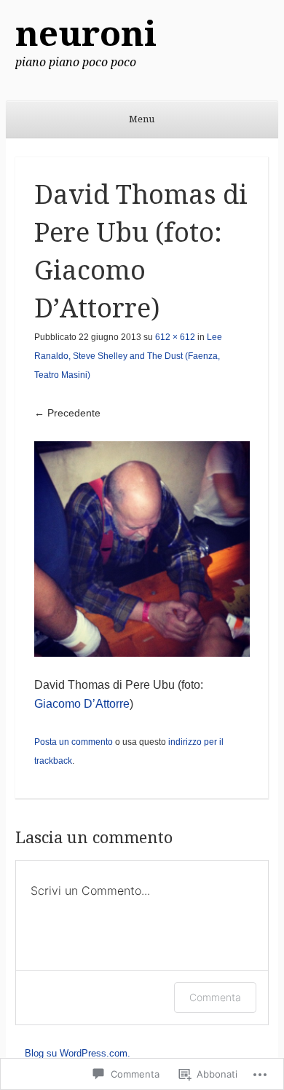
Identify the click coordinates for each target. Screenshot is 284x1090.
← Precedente (67, 413)
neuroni (86, 34)
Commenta (215, 997)
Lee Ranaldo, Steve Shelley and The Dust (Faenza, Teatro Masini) (128, 356)
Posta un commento (73, 742)
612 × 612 (175, 337)
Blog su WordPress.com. (77, 1053)
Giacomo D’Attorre (82, 704)
